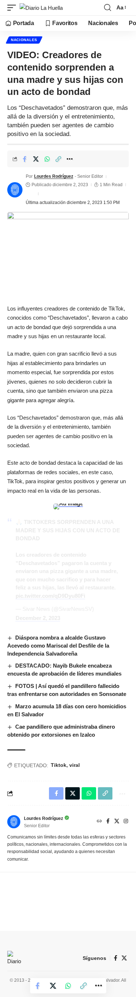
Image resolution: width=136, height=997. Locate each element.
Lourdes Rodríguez (53, 176)
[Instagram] (126, 821)
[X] (117, 821)
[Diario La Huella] (41, 8)
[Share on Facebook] (25, 159)
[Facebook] (108, 821)
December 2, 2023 (38, 618)
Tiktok (58, 765)
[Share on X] (36, 159)
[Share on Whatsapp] (47, 159)
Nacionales (24, 40)
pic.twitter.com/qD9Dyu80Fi (50, 596)
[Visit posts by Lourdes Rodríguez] (14, 189)
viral (74, 765)
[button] (13, 8)
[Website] (99, 821)
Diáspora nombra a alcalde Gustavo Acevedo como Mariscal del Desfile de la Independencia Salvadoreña (58, 645)
